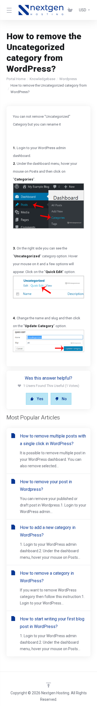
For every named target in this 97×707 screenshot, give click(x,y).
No (64, 399)
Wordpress (68, 79)
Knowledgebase (42, 79)
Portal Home (16, 79)
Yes (40, 399)
